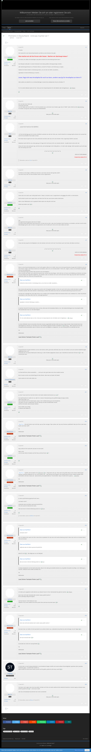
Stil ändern (85, 738)
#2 (86, 101)
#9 (86, 347)
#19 (86, 663)
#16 (86, 525)
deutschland (24, 731)
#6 (86, 217)
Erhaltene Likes (7, 62)
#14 (86, 470)
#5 (86, 192)
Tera (31, 160)
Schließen (87, 750)
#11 (86, 392)
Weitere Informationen (79, 750)
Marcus (31, 700)
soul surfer (16, 731)
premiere (31, 731)
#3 (86, 123)
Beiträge (6, 64)
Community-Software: (45, 743)
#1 (86, 47)
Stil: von (45, 745)
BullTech (12, 38)
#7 (86, 240)
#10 (86, 369)
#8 (86, 264)
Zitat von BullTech (25, 280)
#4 (86, 170)
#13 (86, 445)
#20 (86, 684)
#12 (86, 421)
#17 (86, 589)
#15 (86, 495)
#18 (86, 615)
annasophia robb (8, 731)
